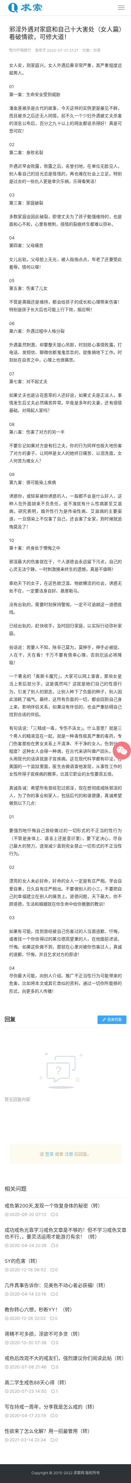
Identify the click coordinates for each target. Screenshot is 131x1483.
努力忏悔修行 (20, 50)
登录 (49, 1153)
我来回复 (114, 1019)
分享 (97, 50)
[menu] (121, 7)
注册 (69, 1153)
